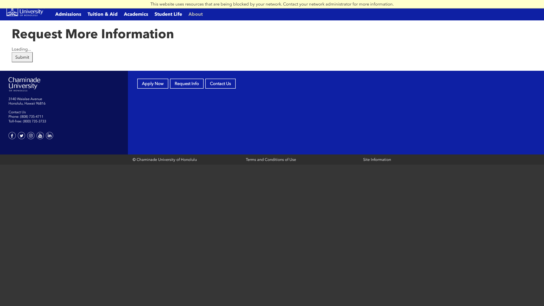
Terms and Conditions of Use (271, 159)
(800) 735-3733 (34, 121)
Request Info (187, 83)
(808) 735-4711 (31, 116)
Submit (22, 57)
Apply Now (153, 83)
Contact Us (220, 83)
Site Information (377, 159)
